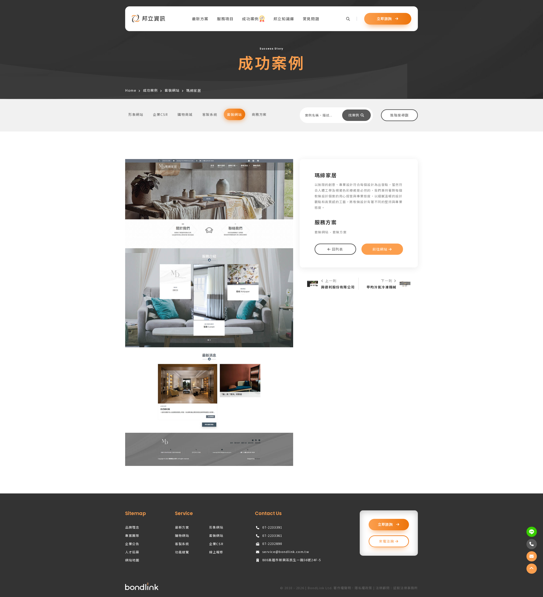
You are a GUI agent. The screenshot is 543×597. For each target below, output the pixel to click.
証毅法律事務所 (405, 588)
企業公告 (132, 544)
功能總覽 (182, 552)
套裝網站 (172, 90)
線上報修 (216, 552)
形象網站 (216, 527)
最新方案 (200, 18)
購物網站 (182, 535)
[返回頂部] (531, 569)
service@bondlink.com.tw (285, 551)
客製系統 (182, 544)
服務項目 (225, 18)
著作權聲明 (342, 588)
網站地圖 (132, 560)
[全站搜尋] (351, 19)
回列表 (337, 249)
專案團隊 (132, 535)
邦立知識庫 (283, 18)
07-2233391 (272, 527)
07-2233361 (272, 535)
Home (130, 90)
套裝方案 (340, 232)
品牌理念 (132, 527)
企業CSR (216, 544)
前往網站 (380, 249)
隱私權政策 (363, 588)
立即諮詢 (385, 19)
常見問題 (311, 18)
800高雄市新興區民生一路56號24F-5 (291, 560)
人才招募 (132, 552)
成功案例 (250, 18)
